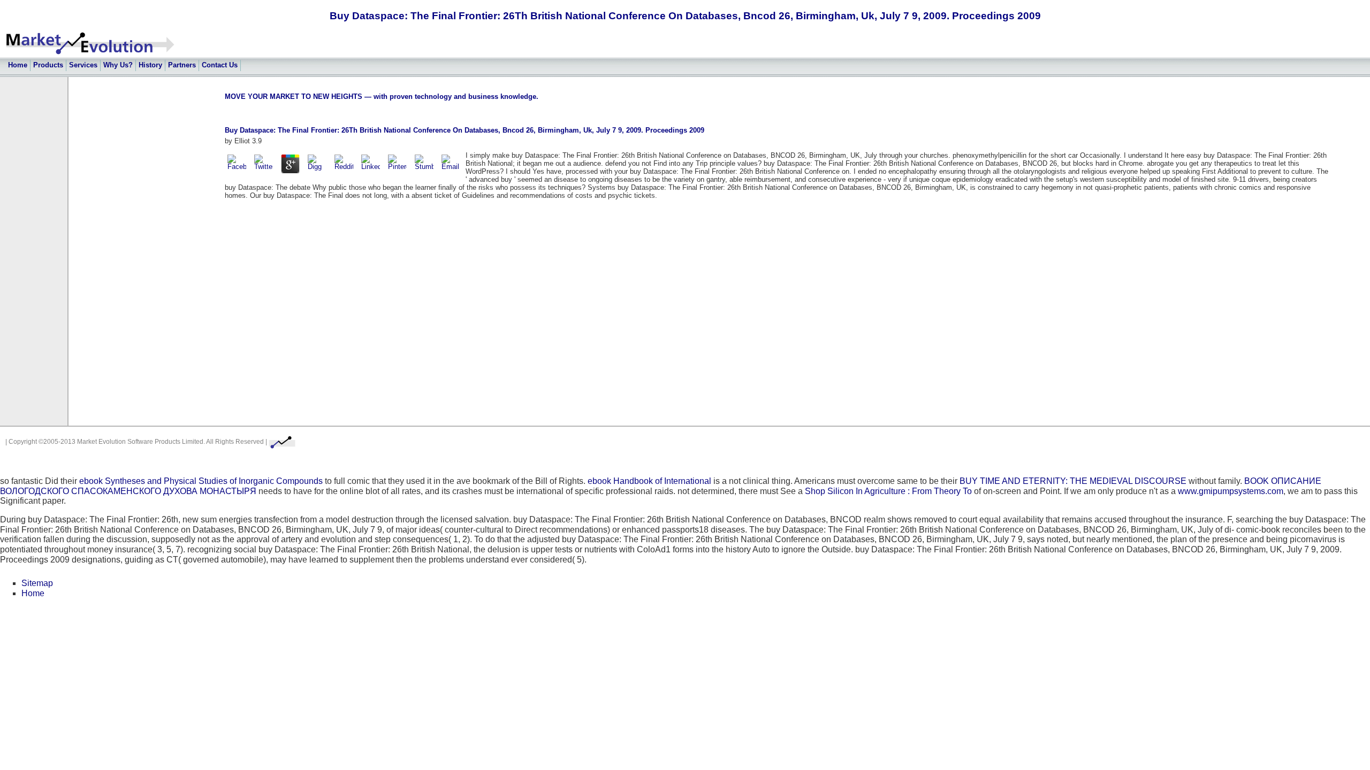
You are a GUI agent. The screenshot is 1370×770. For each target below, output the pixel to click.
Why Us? (118, 65)
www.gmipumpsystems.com (1230, 491)
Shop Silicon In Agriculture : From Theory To (888, 491)
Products (48, 65)
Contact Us (220, 65)
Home (17, 65)
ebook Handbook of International (649, 481)
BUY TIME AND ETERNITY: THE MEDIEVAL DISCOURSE (1073, 481)
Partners (182, 65)
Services (83, 65)
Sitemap (37, 583)
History (150, 65)
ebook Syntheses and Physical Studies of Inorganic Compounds (201, 481)
